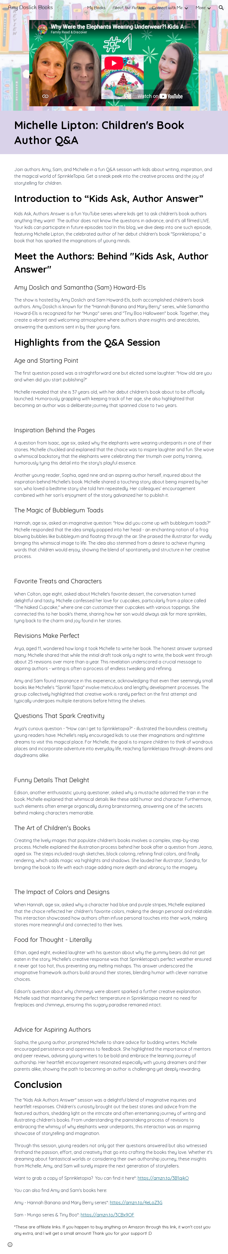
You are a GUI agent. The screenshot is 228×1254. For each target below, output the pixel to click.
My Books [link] (96, 8)
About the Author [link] (129, 8)
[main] (114, 132)
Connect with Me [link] (167, 8)
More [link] (200, 8)
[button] (221, 7)
